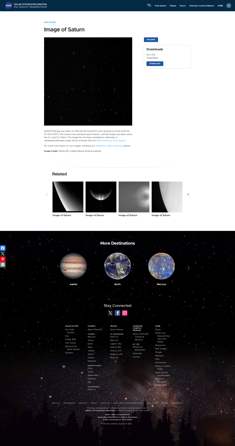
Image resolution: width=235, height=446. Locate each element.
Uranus (91, 358)
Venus (91, 340)
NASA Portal (152, 403)
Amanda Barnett (123, 414)
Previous (46, 194)
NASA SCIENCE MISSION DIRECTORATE (128, 403)
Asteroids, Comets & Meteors (138, 328)
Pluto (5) (114, 358)
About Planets (94, 330)
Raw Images (50, 22)
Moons (113, 326)
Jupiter (73, 284)
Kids (157, 359)
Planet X (92, 390)
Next (188, 194)
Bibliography (69, 403)
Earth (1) (114, 337)
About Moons (116, 330)
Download (154, 64)
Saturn (91, 354)
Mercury (161, 284)
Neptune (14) (116, 354)
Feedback (83, 403)
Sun (67, 336)
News (158, 330)
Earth (117, 284)
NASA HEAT (161, 385)
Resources (160, 345)
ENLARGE (151, 40)
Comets (136, 357)
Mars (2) (114, 340)
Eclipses (69, 353)
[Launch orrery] (149, 6)
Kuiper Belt (70, 339)
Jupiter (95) (116, 344)
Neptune (92, 361)
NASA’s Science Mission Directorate (134, 410)
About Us (56, 403)
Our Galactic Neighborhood (30, 7)
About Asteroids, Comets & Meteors (141, 337)
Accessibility (177, 403)
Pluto (90, 368)
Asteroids (137, 353)
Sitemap (165, 403)
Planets (91, 326)
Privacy (94, 403)
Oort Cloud (70, 343)
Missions (159, 356)
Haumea (92, 379)
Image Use (105, 403)
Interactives (160, 363)
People (158, 352)
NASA (9, 5)
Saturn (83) (115, 347)
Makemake (93, 375)
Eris (89, 382)
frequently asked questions (109, 146)
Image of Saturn (62, 215)
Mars (90, 347)
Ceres (90, 372)
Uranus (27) (116, 351)
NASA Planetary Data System (111, 141)
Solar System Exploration (30, 4)
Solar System (71, 326)
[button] (220, 6)
